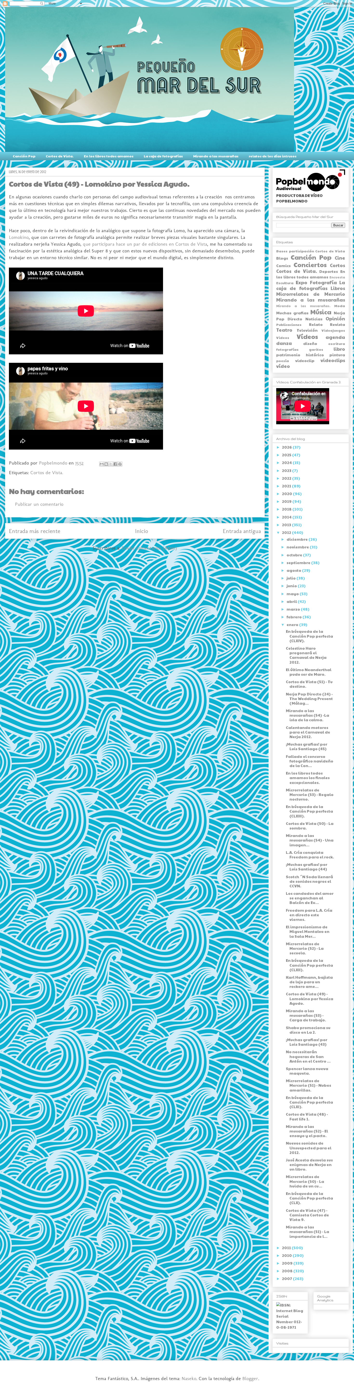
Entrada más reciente (34, 530)
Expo (301, 282)
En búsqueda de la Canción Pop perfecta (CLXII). (309, 964)
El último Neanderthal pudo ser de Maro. (308, 672)
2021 (287, 486)
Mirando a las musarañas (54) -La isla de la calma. (307, 715)
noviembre (298, 547)
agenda (335, 337)
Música (320, 312)
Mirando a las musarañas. (303, 306)
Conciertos (310, 264)
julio (291, 578)
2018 (287, 509)
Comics (283, 265)
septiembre (299, 562)
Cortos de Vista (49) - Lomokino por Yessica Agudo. (309, 998)
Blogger (250, 1378)
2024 (287, 462)
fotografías (287, 349)
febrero (294, 617)
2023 (287, 470)
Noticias (313, 319)
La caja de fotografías (163, 156)
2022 (287, 478)
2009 (287, 1263)
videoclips (333, 360)
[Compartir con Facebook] (115, 464)
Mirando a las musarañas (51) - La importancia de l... (307, 1231)
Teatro (284, 330)
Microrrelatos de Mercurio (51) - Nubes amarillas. (308, 1085)
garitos (316, 349)
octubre (295, 555)
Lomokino (19, 237)
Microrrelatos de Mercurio (310, 294)
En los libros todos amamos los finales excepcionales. (308, 777)
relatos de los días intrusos (272, 156)
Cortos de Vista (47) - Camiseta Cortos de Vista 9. (307, 1214)
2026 (287, 447)
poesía (282, 360)
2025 (287, 455)
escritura (336, 343)
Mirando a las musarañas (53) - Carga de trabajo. (306, 1015)
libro (339, 349)
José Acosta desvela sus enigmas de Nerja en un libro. (309, 1164)
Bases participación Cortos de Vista (310, 251)
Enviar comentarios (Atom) (149, 548)
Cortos (337, 265)
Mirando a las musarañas (215, 156)
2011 (287, 1247)
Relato (316, 324)
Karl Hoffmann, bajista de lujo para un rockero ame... (309, 981)
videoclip (305, 360)
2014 (287, 517)
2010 (287, 1255)
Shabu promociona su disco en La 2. (308, 1030)
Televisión (307, 330)
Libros (338, 288)
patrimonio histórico (300, 354)
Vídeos (307, 336)
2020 (287, 493)
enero (293, 624)
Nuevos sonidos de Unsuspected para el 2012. (308, 1147)
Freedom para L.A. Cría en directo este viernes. (309, 914)
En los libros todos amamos (108, 156)
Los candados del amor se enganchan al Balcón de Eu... (310, 897)
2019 (287, 501)
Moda (339, 305)
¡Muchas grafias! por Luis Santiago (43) (306, 1042)
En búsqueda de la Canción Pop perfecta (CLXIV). (309, 635)
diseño (310, 343)
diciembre (297, 539)
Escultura (285, 282)
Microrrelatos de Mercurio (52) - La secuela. (305, 948)
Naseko (189, 1378)
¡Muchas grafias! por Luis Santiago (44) (306, 867)
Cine (340, 258)
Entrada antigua (242, 530)
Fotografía (323, 282)
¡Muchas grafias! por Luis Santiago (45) (306, 746)
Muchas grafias (292, 313)
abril (292, 601)
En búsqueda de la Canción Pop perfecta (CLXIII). (309, 811)
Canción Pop (24, 156)
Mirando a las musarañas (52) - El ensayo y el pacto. (307, 1131)
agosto (294, 570)
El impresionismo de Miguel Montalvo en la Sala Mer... (307, 931)
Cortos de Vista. (59, 156)
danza (284, 343)
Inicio (141, 530)
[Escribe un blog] (106, 464)
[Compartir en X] (110, 464)
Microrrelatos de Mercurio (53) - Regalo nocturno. (310, 794)
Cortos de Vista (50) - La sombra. (310, 826)
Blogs (282, 258)
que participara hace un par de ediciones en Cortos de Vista (145, 244)
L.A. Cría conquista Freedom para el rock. (310, 855)
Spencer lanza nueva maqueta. (307, 1071)
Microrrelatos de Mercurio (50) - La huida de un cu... (305, 1181)
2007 (287, 1278)
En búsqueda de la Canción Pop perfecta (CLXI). (309, 1102)
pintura (337, 354)
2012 (287, 532)
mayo (293, 593)
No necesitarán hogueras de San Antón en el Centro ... (308, 1056)
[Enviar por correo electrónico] (101, 464)
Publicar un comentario (39, 504)
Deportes (328, 271)
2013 (287, 524)
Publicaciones (289, 324)
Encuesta (337, 277)
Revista (337, 324)
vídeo (283, 366)
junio (292, 585)
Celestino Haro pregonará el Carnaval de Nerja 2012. (306, 655)
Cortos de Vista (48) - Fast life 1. (307, 1116)
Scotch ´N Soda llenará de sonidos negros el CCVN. (309, 881)
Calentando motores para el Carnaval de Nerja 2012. (308, 732)
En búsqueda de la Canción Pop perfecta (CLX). (309, 1198)
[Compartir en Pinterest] (120, 464)
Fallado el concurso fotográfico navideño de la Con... (309, 761)
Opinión (335, 318)
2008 (287, 1271)
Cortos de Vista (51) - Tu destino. (309, 684)
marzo (294, 609)
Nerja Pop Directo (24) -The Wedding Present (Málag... (309, 698)
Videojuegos (333, 330)
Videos (282, 337)
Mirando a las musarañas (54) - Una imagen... (310, 840)
